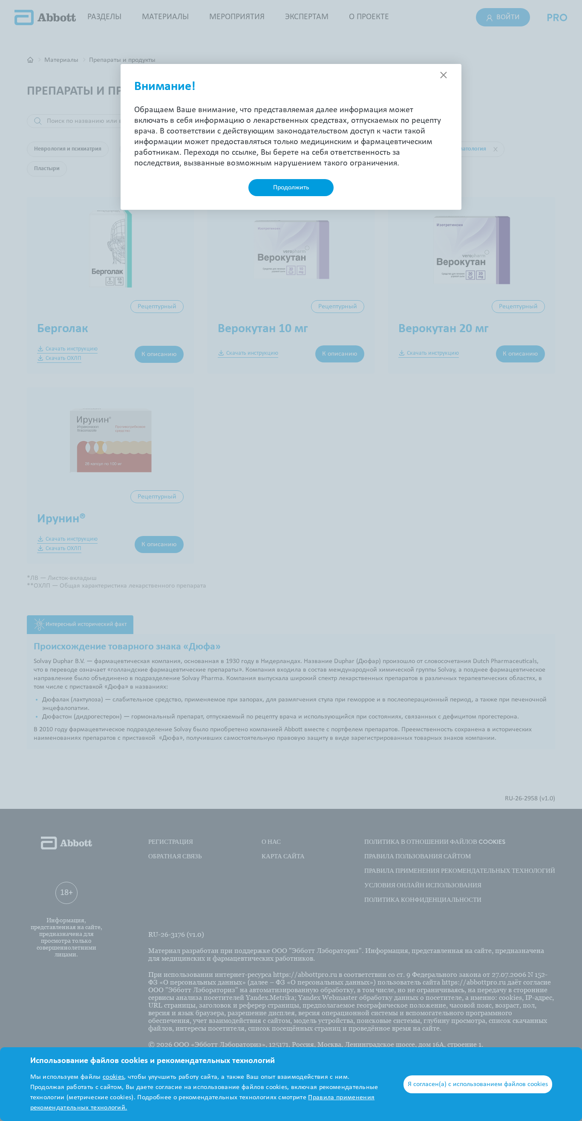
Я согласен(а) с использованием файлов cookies (478, 1084)
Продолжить (291, 187)
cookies (113, 1077)
